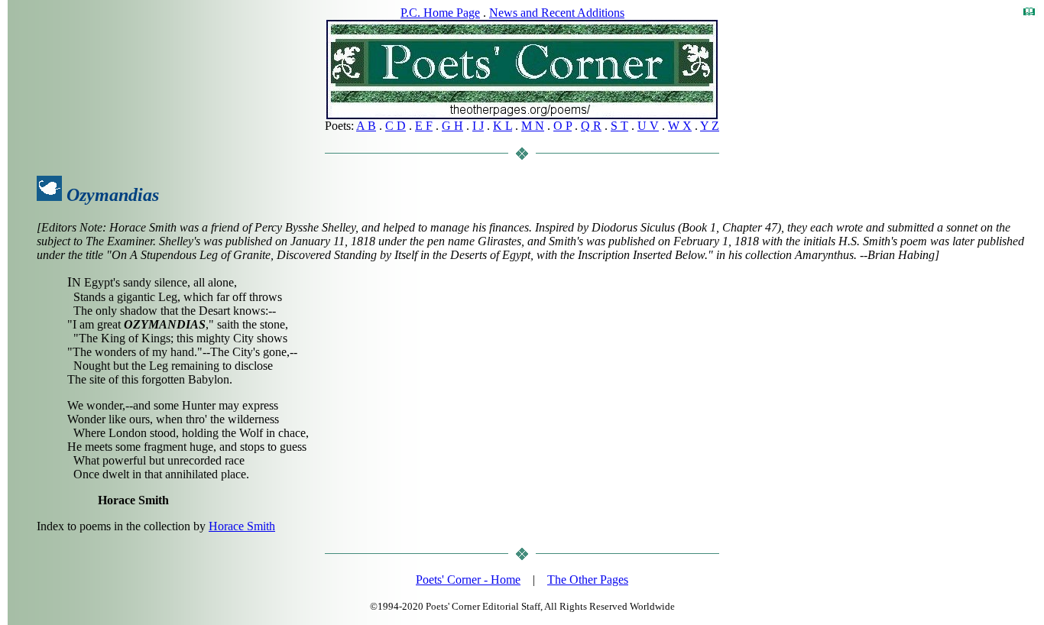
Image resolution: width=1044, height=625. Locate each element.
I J (478, 125)
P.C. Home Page (440, 12)
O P (562, 125)
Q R (591, 125)
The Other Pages (587, 579)
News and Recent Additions (556, 12)
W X (680, 125)
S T (619, 125)
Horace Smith (242, 526)
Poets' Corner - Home (468, 579)
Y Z (709, 125)
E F (424, 125)
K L (502, 125)
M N (532, 125)
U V (648, 125)
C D (395, 125)
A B (366, 125)
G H (452, 125)
